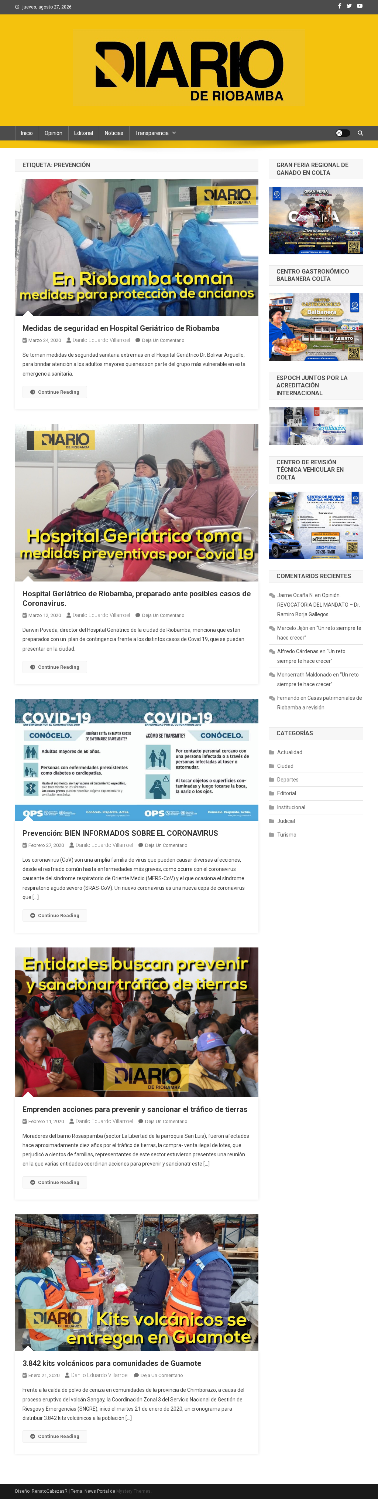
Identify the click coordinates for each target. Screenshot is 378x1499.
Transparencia (152, 133)
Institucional (291, 807)
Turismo (286, 835)
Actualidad (289, 752)
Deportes (288, 780)
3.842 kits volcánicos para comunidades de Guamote (112, 1363)
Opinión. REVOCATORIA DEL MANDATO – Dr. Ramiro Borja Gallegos (318, 604)
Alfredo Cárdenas (298, 651)
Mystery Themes (133, 1491)
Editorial (83, 133)
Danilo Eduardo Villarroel (101, 340)
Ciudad (285, 766)
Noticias (114, 133)
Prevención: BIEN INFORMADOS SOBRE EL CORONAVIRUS (120, 833)
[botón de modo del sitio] (343, 133)
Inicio (27, 133)
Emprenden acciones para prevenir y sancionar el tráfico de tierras (135, 1109)
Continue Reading (58, 392)
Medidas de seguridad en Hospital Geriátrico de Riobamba (121, 328)
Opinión (53, 133)
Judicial (286, 821)
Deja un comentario (163, 340)
